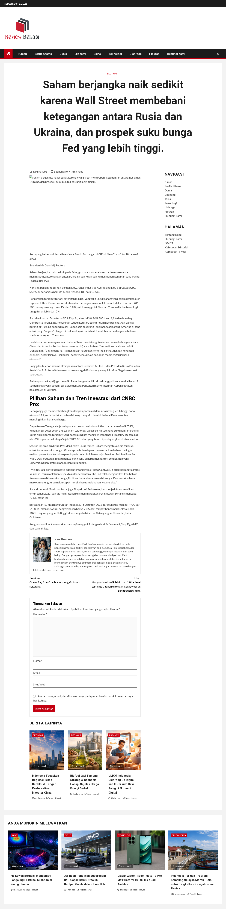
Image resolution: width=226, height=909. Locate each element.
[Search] (218, 54)
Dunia (63, 54)
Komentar (40, 614)
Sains (14, 835)
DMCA (169, 243)
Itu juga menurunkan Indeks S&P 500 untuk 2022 (73, 504)
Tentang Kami (173, 234)
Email (37, 672)
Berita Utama (43, 54)
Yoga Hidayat (55, 798)
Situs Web (39, 684)
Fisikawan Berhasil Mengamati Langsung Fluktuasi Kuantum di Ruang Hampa (31, 880)
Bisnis (68, 835)
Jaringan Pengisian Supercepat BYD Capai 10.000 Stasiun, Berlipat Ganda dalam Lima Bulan (85, 880)
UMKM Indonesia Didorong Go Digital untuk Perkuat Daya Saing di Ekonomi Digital (121, 784)
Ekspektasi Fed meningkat (89, 489)
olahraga (135, 54)
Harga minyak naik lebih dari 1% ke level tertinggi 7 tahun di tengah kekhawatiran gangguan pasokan (116, 584)
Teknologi (115, 54)
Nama (37, 660)
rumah (22, 54)
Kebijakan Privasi (175, 251)
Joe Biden (105, 366)
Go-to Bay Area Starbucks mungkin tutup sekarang (54, 582)
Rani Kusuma (40, 171)
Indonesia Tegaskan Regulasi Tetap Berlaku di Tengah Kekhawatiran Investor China (45, 784)
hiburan (154, 54)
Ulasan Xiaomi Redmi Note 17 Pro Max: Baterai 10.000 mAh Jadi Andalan (139, 880)
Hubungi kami (176, 54)
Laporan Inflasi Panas (42, 303)
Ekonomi (80, 54)
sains (97, 54)
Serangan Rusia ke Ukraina (96, 303)
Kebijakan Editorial (176, 247)
